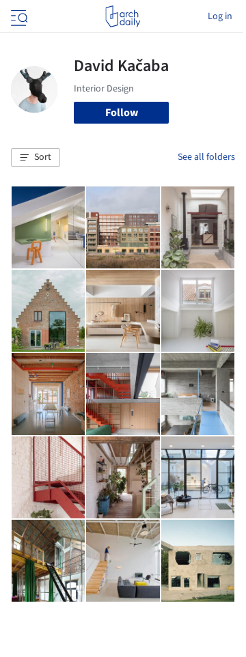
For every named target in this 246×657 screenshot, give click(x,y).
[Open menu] (17, 16)
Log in (220, 16)
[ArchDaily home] (122, 16)
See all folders (206, 157)
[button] (35, 157)
